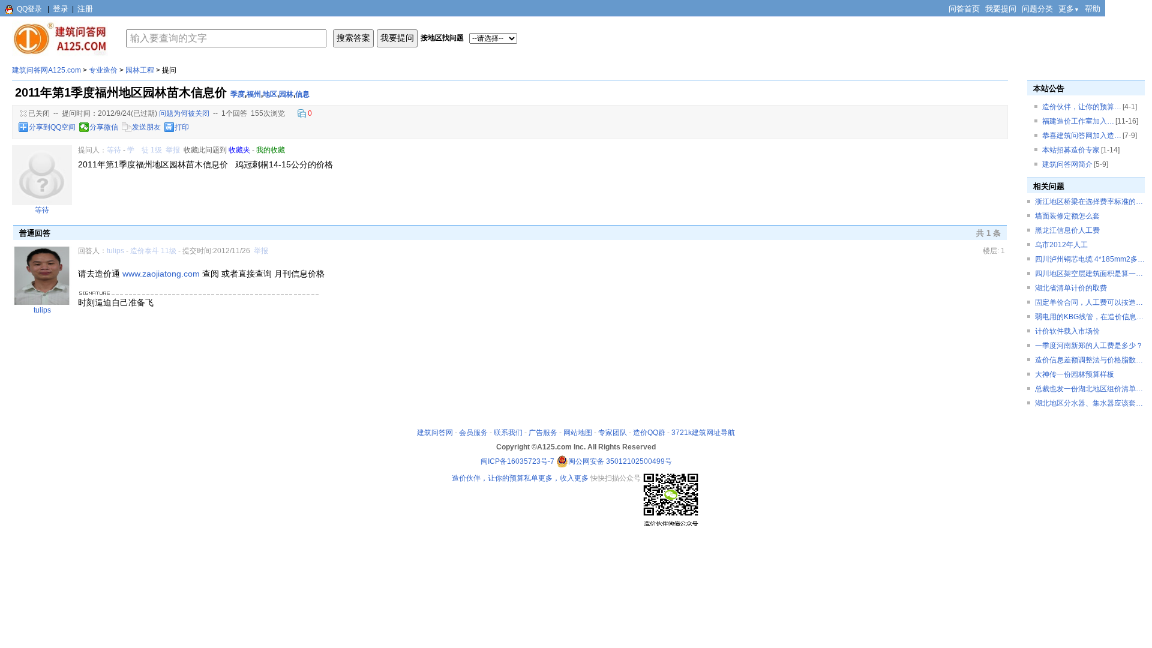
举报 (173, 150)
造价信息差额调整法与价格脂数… (1089, 360)
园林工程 (139, 70)
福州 (254, 94)
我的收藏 (270, 150)
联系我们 (508, 432)
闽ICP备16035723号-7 (517, 461)
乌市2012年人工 (1061, 245)
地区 (270, 94)
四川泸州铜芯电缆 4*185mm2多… (1090, 259)
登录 (60, 8)
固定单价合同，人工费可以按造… (1089, 302)
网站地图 (577, 432)
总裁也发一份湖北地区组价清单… (1089, 389)
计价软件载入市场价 (1067, 331)
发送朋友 (146, 127)
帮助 (1092, 8)
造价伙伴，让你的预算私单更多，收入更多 (520, 478)
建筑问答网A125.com (46, 70)
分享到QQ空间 (52, 127)
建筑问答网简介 (1067, 164)
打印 (182, 127)
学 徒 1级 (144, 150)
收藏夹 (239, 150)
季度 (237, 94)
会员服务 (473, 432)
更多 (1068, 8)
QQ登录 (29, 9)
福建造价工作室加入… (1078, 121)
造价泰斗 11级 (153, 251)
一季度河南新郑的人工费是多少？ (1089, 345)
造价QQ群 (649, 432)
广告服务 (543, 432)
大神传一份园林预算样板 (1074, 374)
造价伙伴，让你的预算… (1081, 107)
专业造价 (103, 70)
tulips (115, 251)
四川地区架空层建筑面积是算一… (1089, 273)
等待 (114, 150)
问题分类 (1037, 8)
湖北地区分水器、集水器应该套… (1089, 403)
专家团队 (612, 432)
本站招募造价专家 (1071, 150)
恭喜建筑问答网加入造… (1081, 135)
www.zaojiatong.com (161, 273)
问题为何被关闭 (184, 113)
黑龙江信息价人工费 (1067, 230)
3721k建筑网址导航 (703, 432)
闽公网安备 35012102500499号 (620, 461)
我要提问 (1000, 8)
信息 (302, 94)
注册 (85, 8)
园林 (286, 94)
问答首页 (964, 8)
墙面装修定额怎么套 (1067, 216)
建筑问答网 (435, 432)
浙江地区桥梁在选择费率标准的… (1089, 201)
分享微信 (103, 127)
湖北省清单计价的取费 (1071, 288)
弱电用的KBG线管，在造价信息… (1089, 317)
